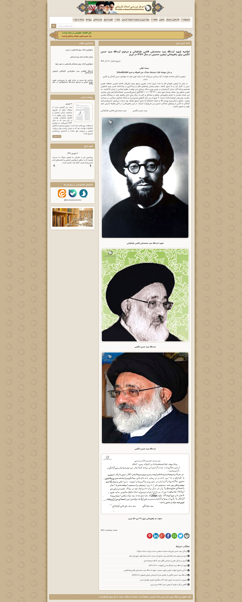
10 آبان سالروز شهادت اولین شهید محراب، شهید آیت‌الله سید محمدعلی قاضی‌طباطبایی (155, 570)
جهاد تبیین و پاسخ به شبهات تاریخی (135, 19)
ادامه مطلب (56, 136)
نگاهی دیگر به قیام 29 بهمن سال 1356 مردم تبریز (168, 584)
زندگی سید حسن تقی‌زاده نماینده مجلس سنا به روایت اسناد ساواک (162, 551)
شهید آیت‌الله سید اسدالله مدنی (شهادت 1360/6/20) (168, 565)
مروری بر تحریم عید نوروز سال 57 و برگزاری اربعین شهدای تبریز (163, 579)
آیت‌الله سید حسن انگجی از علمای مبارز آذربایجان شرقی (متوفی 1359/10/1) (159, 575)
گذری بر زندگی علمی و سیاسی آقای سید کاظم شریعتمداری (165, 560)
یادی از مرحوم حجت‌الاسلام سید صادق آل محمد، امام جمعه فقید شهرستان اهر (158, 556)
